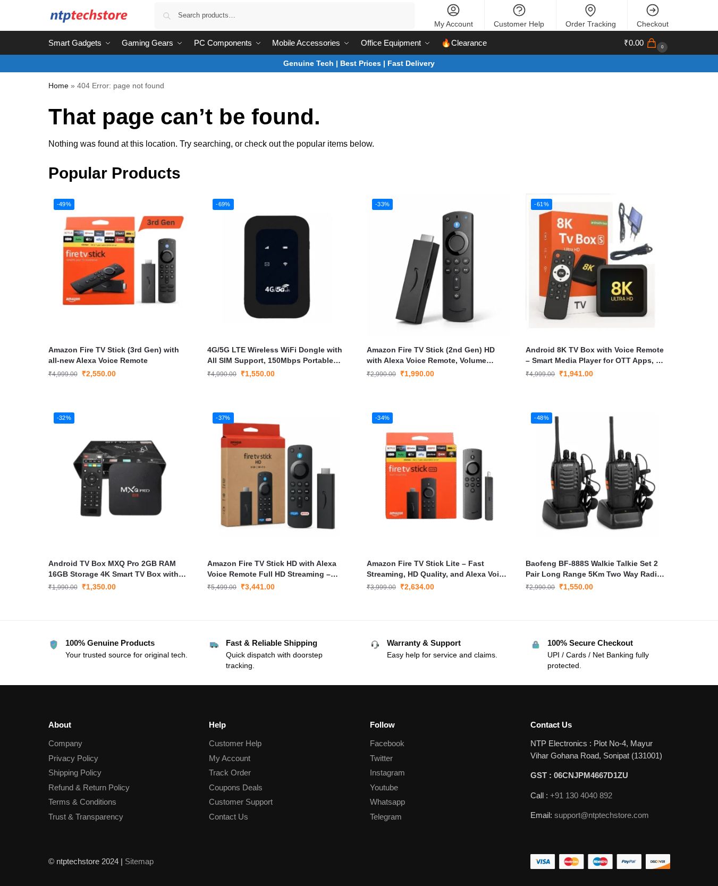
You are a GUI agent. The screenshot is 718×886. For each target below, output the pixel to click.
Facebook (387, 743)
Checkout (653, 24)
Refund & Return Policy (89, 787)
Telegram (386, 816)
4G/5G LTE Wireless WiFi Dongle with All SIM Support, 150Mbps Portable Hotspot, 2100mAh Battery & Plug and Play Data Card (275, 355)
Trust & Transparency (85, 816)
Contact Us (228, 816)
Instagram (387, 772)
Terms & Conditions (82, 801)
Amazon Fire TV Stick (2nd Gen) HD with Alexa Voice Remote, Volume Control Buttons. (431, 355)
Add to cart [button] (119, 396)
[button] (647, 43)
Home (58, 86)
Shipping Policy (75, 772)
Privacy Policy (73, 758)
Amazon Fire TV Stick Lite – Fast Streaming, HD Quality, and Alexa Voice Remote (437, 569)
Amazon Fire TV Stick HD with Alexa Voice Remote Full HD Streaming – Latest (271, 569)
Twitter (381, 758)
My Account (453, 24)
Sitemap (139, 861)
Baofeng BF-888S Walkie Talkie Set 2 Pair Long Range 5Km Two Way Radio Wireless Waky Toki (594, 569)
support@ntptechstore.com (601, 815)
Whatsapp (387, 801)
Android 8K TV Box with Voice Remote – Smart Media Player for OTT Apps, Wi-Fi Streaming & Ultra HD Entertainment (597, 355)
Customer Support (241, 801)
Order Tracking (590, 24)
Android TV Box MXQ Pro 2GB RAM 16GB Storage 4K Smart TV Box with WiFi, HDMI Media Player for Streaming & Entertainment (117, 569)
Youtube (384, 787)
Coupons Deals (237, 787)
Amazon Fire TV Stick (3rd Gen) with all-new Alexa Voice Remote (113, 355)
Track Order (230, 772)
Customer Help (519, 24)
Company (65, 743)
